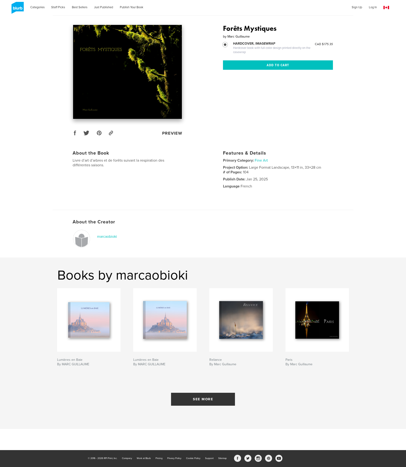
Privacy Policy (174, 458)
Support (209, 458)
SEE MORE (203, 399)
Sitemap (222, 458)
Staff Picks (58, 7)
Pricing (159, 458)
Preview (172, 133)
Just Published (103, 7)
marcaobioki (107, 236)
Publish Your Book (131, 7)
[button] (386, 8)
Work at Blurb (144, 458)
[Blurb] (16, 10)
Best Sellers (79, 7)
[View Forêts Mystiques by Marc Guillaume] (127, 72)
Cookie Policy (193, 458)
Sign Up (357, 7)
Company (127, 458)
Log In (373, 7)
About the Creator (94, 222)
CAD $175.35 (324, 44)
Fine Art (261, 160)
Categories (37, 7)
